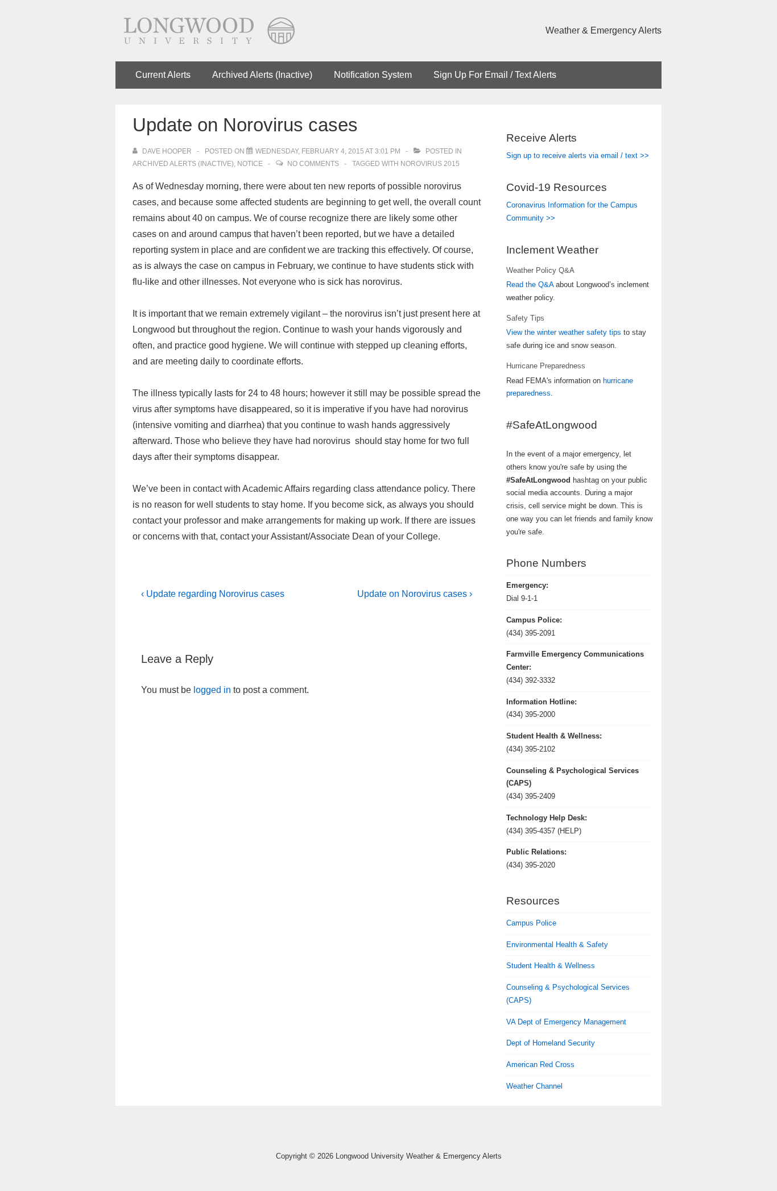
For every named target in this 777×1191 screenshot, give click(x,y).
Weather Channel (534, 1086)
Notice (250, 164)
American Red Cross (540, 1064)
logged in (212, 690)
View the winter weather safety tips (563, 332)
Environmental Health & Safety (557, 944)
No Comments (313, 164)
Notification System (373, 75)
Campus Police (531, 923)
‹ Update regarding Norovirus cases (212, 594)
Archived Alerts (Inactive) (262, 75)
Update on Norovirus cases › (414, 594)
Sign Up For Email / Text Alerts (494, 75)
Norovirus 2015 (430, 164)
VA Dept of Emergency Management (566, 1022)
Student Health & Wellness (550, 965)
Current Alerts (163, 75)
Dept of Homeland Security (550, 1043)
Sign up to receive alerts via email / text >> (577, 155)
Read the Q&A (529, 284)
